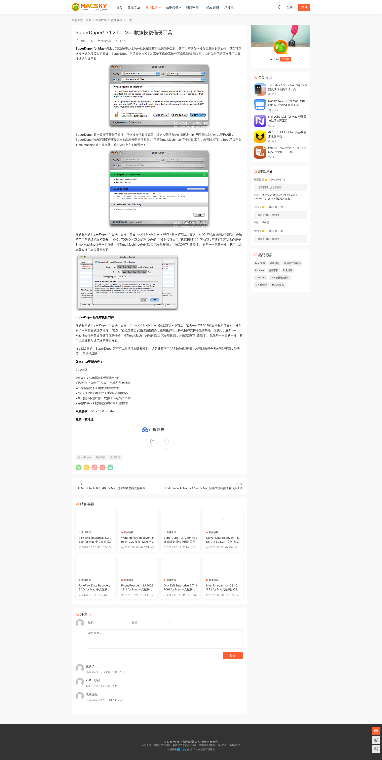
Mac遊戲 (212, 7)
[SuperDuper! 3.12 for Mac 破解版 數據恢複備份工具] (180, 519)
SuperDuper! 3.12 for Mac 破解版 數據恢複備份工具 (180, 539)
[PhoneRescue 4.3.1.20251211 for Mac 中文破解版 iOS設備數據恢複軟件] (138, 567)
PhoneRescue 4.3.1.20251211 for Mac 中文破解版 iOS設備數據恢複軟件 (137, 587)
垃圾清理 (287, 270)
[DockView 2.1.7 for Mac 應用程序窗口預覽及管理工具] (260, 105)
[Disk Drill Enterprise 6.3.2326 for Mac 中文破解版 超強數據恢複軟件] (95, 519)
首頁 (119, 7)
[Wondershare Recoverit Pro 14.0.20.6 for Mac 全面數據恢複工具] (138, 519)
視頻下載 (273, 270)
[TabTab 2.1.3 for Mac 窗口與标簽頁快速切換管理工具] (260, 89)
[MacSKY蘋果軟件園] (89, 7)
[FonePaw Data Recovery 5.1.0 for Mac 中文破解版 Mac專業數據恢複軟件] (95, 567)
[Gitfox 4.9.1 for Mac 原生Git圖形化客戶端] (260, 136)
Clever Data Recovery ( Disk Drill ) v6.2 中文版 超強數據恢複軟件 (222, 540)
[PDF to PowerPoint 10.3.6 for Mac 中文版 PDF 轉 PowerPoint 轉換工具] (260, 152)
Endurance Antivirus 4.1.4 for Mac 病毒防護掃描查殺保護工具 (204, 488)
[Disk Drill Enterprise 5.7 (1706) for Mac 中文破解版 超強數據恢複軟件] (180, 567)
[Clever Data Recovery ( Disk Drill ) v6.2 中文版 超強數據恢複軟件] (223, 519)
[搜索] (280, 7)
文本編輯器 (261, 284)
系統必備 (172, 7)
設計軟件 (192, 7)
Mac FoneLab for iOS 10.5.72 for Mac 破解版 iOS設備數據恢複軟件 (222, 587)
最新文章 (134, 7)
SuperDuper (84, 457)
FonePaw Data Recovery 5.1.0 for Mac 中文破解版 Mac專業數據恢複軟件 (94, 587)
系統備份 (164, 48)
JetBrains (260, 277)
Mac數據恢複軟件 (280, 277)
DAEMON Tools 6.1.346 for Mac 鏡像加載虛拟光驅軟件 (110, 488)
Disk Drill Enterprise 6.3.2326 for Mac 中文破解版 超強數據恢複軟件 (95, 540)
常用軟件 (151, 7)
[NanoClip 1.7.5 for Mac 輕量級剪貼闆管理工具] (260, 121)
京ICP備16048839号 (206, 741)
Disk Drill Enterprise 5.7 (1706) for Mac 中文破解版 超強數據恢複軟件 (180, 587)
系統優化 (274, 263)
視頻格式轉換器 (292, 263)
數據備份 (100, 457)
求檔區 (229, 7)
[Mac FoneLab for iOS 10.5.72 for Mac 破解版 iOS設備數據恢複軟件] (223, 567)
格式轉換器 (278, 284)
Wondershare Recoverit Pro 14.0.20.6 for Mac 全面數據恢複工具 (137, 540)
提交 (233, 655)
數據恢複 (106, 40)
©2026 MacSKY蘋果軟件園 (179, 741)
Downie (259, 270)
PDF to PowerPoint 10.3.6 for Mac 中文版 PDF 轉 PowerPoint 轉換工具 (287, 151)
